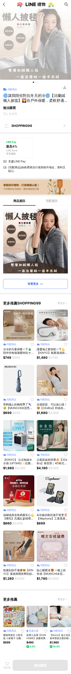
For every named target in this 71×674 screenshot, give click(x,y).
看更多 (61, 303)
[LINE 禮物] (35, 4)
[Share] (65, 87)
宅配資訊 (52, 201)
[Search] (66, 4)
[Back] (5, 4)
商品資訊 (19, 201)
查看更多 (33, 283)
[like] (32, 344)
